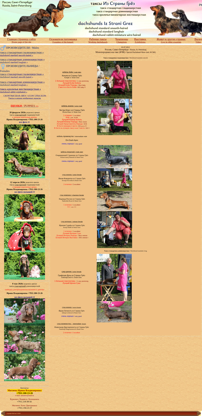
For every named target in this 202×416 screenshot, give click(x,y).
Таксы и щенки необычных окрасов (24, 98)
